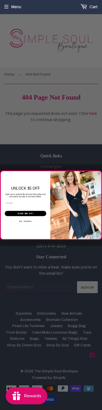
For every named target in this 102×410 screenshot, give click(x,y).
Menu (16, 7)
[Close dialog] (99, 173)
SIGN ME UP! (25, 213)
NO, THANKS (25, 221)
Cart (93, 7)
